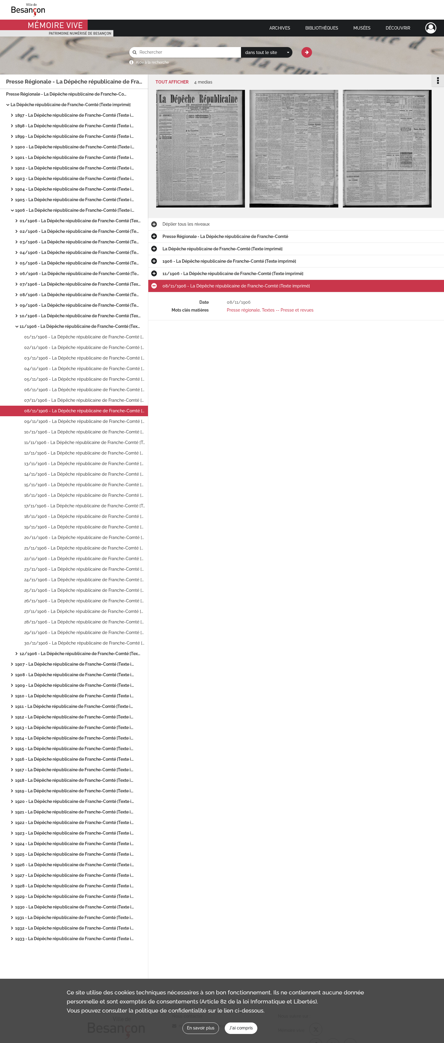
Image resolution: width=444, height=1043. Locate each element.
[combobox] (266, 52)
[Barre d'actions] (438, 80)
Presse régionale (243, 310)
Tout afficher (172, 82)
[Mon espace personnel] (431, 28)
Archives (279, 28)
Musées (362, 28)
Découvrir (398, 28)
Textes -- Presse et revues (288, 310)
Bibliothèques (321, 28)
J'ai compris (241, 1028)
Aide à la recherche (152, 62)
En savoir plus (200, 1028)
